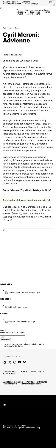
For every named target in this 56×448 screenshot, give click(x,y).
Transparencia (10, 384)
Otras (17, 28)
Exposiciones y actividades (37, 10)
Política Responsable (31, 384)
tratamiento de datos (13, 346)
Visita (18, 10)
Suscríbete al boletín (12, 3)
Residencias (34, 12)
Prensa (47, 12)
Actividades (8, 28)
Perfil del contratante (37, 382)
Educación (21, 12)
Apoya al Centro (34, 14)
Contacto (7, 442)
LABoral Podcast (10, 2)
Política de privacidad (13, 444)
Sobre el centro (10, 371)
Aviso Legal (36, 442)
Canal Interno (21, 442)
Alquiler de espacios (13, 382)
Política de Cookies (34, 444)
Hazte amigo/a (31, 3)
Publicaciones (9, 373)
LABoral (19, 14)
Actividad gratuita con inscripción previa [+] (26, 200)
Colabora (26, 2)
